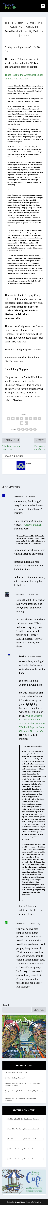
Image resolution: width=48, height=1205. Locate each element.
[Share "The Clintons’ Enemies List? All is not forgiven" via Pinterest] (26, 418)
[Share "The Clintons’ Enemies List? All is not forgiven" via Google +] (17, 418)
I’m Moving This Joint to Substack (16, 1072)
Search (5, 1005)
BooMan (10, 1119)
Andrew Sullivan (33, 524)
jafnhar (10, 1149)
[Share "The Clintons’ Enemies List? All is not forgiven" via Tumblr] (22, 418)
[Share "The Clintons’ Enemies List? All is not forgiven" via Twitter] (13, 418)
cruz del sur (20, 924)
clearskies (11, 1139)
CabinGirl (20, 595)
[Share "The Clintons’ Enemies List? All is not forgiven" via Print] (26, 423)
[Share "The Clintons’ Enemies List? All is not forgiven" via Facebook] (8, 418)
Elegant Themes (20, 1202)
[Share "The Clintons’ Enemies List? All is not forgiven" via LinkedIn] (30, 418)
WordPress (37, 1202)
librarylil (11, 1129)
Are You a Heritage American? (15, 1078)
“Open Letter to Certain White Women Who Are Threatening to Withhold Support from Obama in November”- (32, 723)
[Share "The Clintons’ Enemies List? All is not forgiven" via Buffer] (35, 418)
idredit (19, 31)
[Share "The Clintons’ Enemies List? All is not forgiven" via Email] (22, 423)
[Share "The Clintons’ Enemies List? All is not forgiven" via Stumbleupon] (39, 418)
